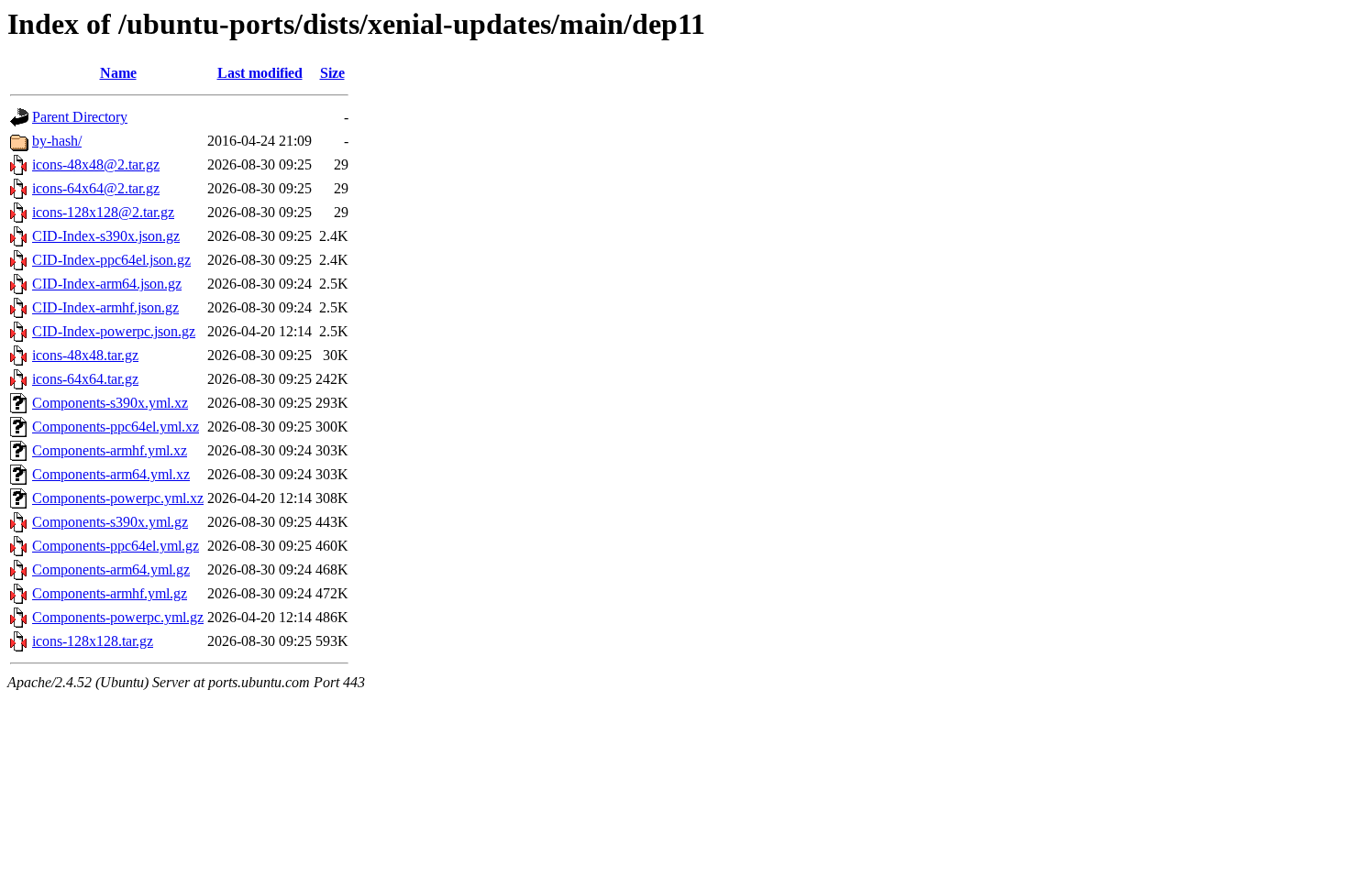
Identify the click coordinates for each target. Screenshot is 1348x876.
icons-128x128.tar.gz (92, 641)
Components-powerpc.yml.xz (118, 498)
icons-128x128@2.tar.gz (103, 212)
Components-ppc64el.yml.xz (115, 426)
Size (332, 73)
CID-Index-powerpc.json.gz (113, 331)
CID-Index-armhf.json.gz (105, 307)
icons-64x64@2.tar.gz (96, 188)
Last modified (260, 73)
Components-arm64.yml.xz (111, 474)
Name (118, 73)
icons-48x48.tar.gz (85, 355)
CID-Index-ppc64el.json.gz (111, 260)
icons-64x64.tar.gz (85, 379)
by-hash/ (57, 140)
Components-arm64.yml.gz (111, 569)
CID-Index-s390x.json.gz (106, 236)
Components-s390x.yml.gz (110, 522)
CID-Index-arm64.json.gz (107, 283)
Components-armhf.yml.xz (109, 450)
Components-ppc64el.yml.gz (115, 545)
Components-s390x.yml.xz (110, 403)
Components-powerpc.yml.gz (118, 617)
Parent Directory (79, 117)
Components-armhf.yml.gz (109, 593)
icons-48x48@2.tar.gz (96, 164)
